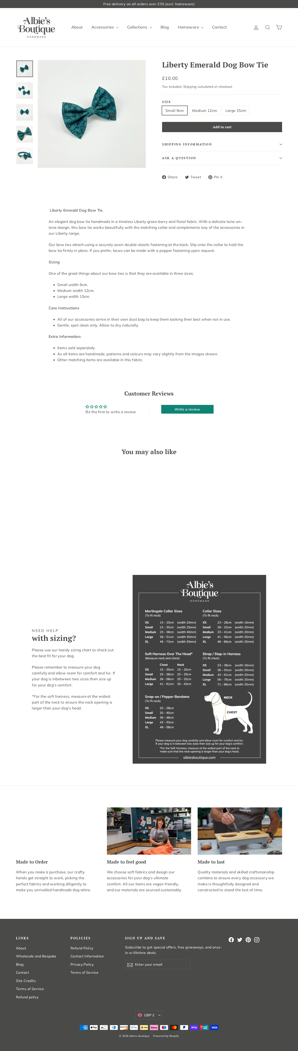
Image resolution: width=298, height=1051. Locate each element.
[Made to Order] (58, 831)
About (77, 27)
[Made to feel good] (149, 831)
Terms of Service (30, 989)
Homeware (189, 27)
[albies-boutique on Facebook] (231, 939)
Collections (138, 27)
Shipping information (187, 144)
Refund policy (27, 997)
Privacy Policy (82, 964)
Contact (219, 27)
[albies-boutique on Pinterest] (248, 939)
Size (166, 102)
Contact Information (87, 956)
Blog (165, 27)
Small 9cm (174, 110)
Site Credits (26, 981)
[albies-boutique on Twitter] (239, 939)
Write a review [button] (187, 409)
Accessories (103, 27)
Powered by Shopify (166, 1036)
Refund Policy (81, 948)
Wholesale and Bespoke (36, 956)
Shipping (190, 86)
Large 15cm (236, 110)
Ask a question (179, 158)
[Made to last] (240, 831)
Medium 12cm (204, 110)
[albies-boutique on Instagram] (256, 939)
